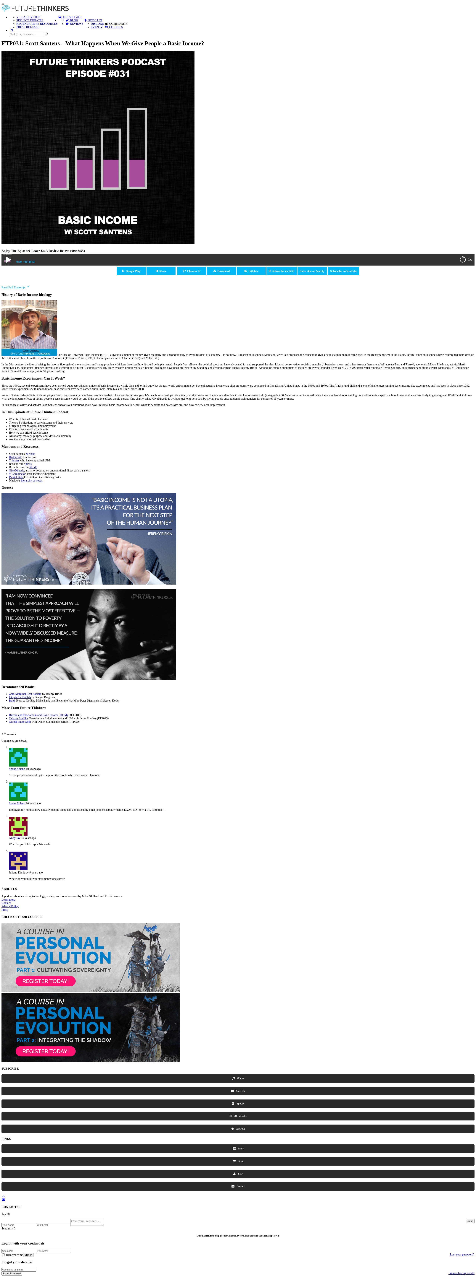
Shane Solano (17, 768)
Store (240, 1161)
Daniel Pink (16, 477)
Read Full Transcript (13, 287)
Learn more (8, 899)
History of (15, 457)
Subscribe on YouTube (343, 271)
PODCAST (95, 20)
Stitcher (253, 271)
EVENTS (96, 27)
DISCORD (97, 23)
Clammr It (193, 271)
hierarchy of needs (32, 480)
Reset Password (12, 1273)
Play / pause (7, 260)
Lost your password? (462, 1254)
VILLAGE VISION (28, 17)
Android (240, 1128)
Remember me (14, 1254)
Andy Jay (14, 838)
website (30, 453)
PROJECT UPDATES (29, 20)
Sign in (28, 1254)
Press (4, 909)
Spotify (240, 1103)
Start (240, 1173)
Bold (12, 700)
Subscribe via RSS (283, 271)
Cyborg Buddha (18, 718)
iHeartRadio (240, 1116)
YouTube (240, 1091)
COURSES (115, 27)
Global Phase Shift (20, 721)
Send (470, 1221)
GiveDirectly (16, 470)
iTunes (240, 1078)
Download (223, 271)
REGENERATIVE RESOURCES (37, 23)
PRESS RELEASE (27, 27)
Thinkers (14, 460)
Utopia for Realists (20, 697)
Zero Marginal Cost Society (25, 693)
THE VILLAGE (72, 17)
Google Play (133, 271)
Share (162, 271)
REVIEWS (76, 23)
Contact (6, 903)
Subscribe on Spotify (312, 271)
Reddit (33, 467)
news (28, 463)
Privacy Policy (10, 906)
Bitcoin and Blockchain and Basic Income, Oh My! (39, 715)
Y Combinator (17, 473)
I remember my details (461, 1273)
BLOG (73, 20)
